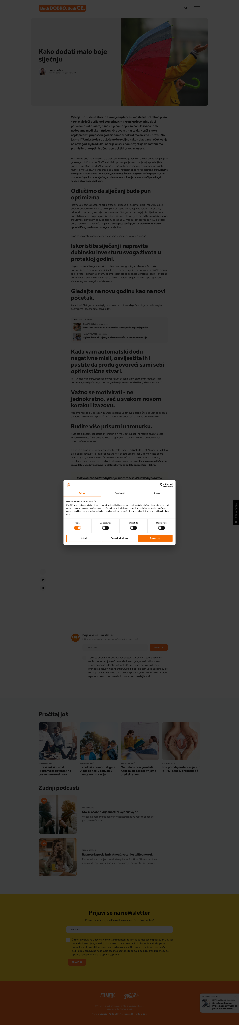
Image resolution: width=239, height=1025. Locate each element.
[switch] (105, 528)
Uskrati (84, 538)
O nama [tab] (156, 493)
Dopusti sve (155, 538)
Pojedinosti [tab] (119, 493)
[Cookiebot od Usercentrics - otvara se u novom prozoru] (162, 485)
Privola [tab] (82, 493)
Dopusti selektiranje (119, 538)
